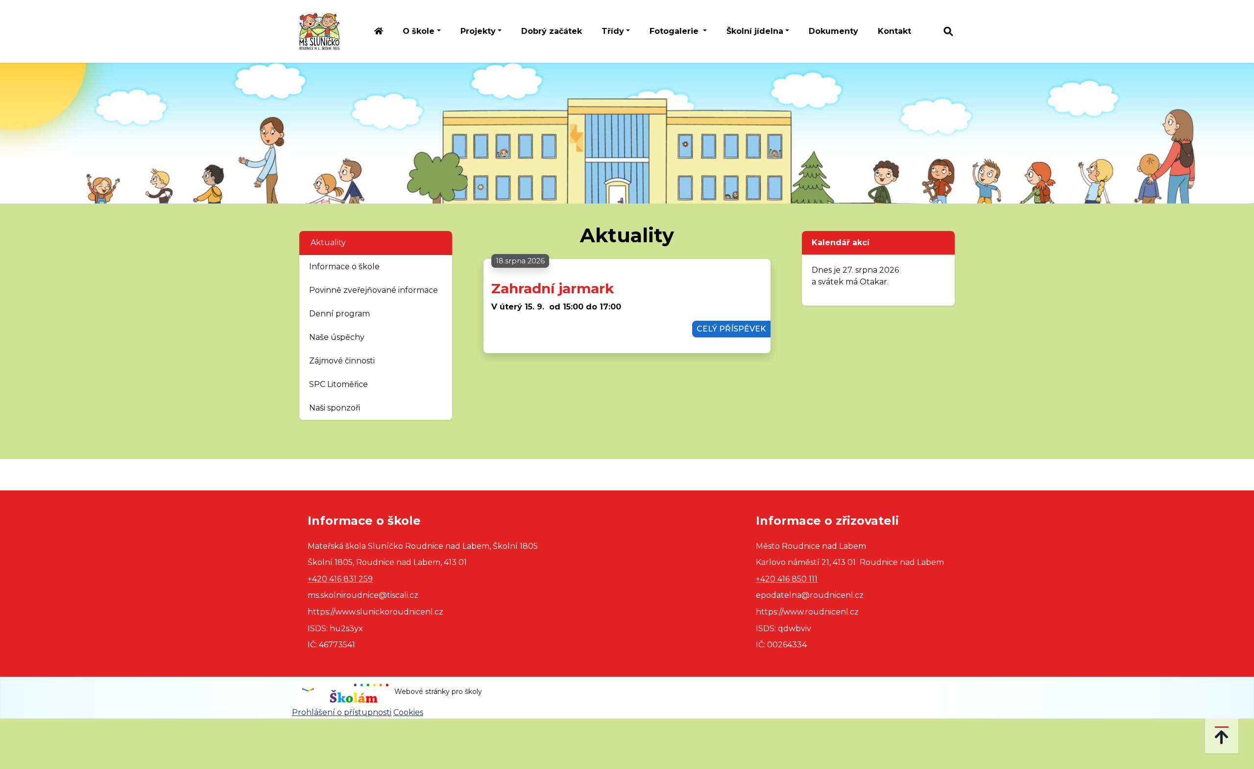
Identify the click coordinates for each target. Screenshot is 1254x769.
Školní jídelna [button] (754, 31)
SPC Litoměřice (338, 384)
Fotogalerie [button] (675, 31)
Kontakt (894, 31)
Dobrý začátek (551, 31)
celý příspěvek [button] (731, 328)
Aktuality (328, 242)
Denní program (339, 313)
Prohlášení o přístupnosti (341, 712)
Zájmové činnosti (342, 360)
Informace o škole (344, 266)
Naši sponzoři (334, 407)
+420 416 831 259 (340, 579)
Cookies (408, 712)
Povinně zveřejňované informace (373, 290)
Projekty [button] (478, 31)
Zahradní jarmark (552, 288)
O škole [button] (418, 31)
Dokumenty (833, 31)
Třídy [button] (613, 31)
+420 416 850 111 (787, 579)
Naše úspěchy (336, 337)
